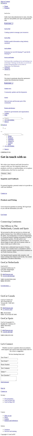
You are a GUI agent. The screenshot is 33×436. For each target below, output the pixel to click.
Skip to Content (5, 1)
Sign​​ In (3, 388)
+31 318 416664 (9, 120)
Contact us (4, 193)
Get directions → (6, 286)
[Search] (22, 118)
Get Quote (4, 214)
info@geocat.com (8, 274)
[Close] (1, 131)
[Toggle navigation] (5, 128)
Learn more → (8, 23)
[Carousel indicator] (1, 175)
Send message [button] (5, 382)
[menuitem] (6, 6)
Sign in (6, 121)
